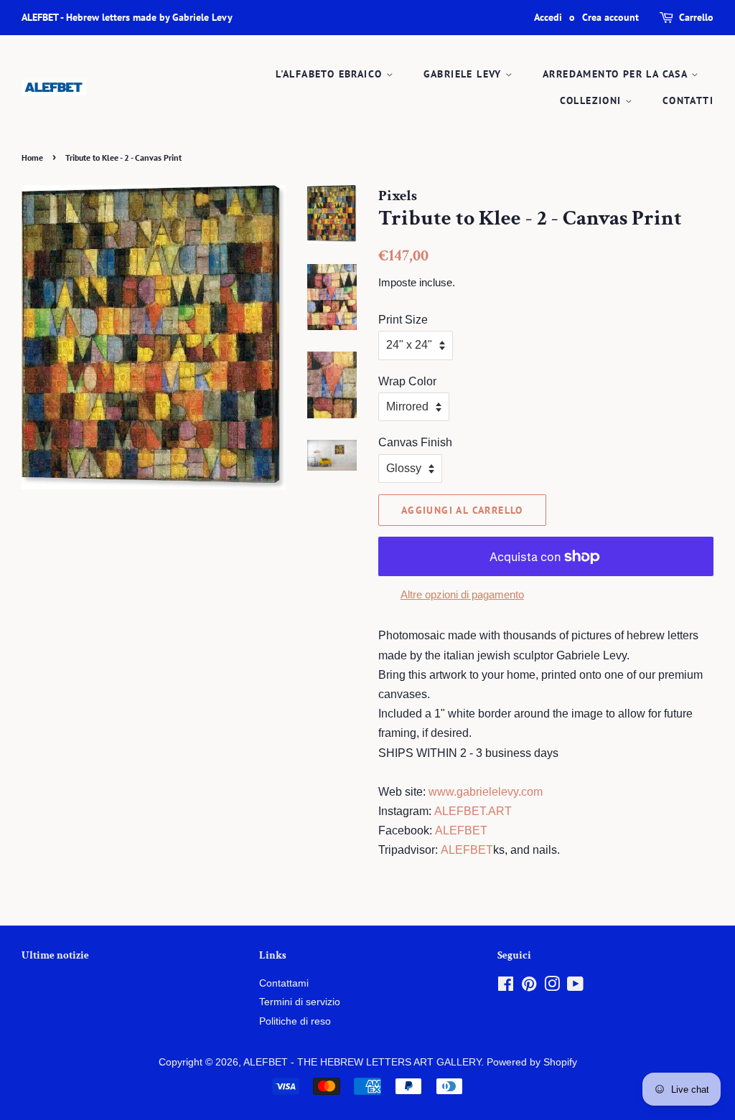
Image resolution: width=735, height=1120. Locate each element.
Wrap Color (407, 381)
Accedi (548, 17)
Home (32, 157)
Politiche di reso (295, 1021)
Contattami (284, 983)
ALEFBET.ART (473, 811)
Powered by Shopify (532, 1062)
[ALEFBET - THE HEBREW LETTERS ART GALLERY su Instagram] (552, 987)
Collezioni (592, 100)
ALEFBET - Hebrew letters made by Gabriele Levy (127, 17)
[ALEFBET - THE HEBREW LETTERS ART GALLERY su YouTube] (575, 987)
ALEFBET (461, 830)
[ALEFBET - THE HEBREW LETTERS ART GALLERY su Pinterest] (529, 987)
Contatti (688, 100)
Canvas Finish (415, 442)
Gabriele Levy (464, 73)
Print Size (403, 320)
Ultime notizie (55, 955)
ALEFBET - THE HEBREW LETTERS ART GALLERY (362, 1062)
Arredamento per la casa (617, 73)
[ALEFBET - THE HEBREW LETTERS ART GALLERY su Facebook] (505, 987)
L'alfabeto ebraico (331, 73)
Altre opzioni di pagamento (462, 594)
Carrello (696, 17)
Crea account (610, 17)
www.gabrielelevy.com (486, 792)
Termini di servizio (299, 1002)
